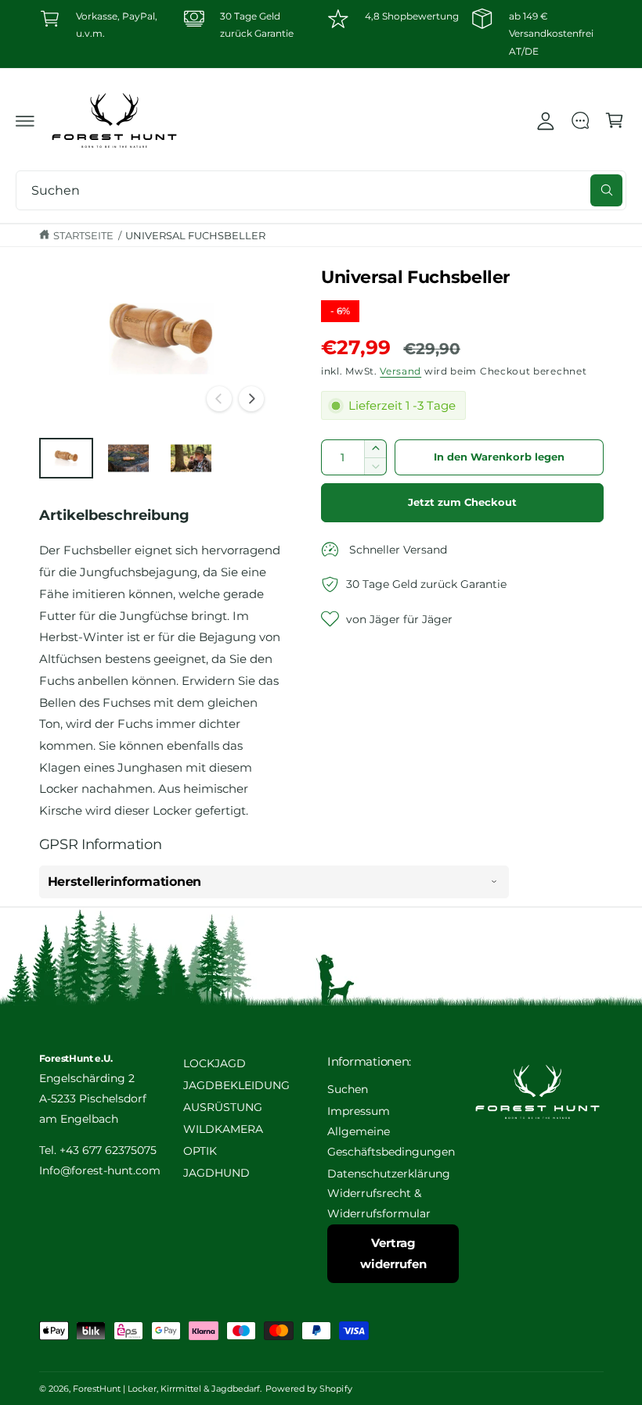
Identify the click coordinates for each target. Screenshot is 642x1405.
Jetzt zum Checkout (462, 502)
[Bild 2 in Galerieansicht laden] (128, 458)
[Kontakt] (580, 120)
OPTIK (200, 1151)
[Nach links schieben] (219, 398)
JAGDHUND (216, 1173)
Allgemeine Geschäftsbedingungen (391, 1141)
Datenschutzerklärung (388, 1174)
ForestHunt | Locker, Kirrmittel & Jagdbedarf (167, 1388)
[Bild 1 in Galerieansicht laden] (66, 458)
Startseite (83, 235)
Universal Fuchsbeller (195, 235)
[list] (321, 34)
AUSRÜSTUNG (222, 1107)
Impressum (358, 1111)
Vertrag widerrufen (393, 1253)
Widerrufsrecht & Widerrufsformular (379, 1203)
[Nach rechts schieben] (251, 398)
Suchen (347, 1089)
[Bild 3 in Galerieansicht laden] (191, 458)
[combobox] (321, 190)
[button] (25, 120)
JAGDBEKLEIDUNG (236, 1085)
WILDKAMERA (223, 1129)
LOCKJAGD (214, 1063)
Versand (400, 371)
